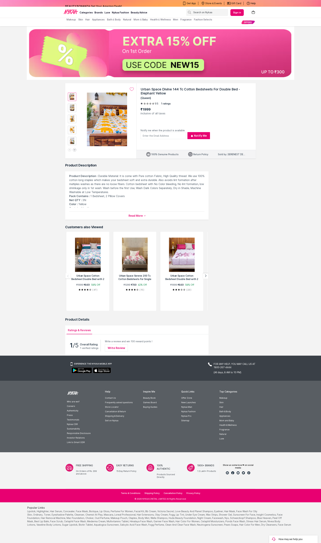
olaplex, (133, 518)
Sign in (237, 12)
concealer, (69, 511)
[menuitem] (248, 22)
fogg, (172, 514)
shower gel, (225, 514)
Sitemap (185, 420)
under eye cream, (195, 514)
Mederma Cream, (96, 521)
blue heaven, (264, 518)
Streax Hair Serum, (256, 521)
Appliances (224, 416)
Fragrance (224, 429)
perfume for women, (122, 511)
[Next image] (74, 150)
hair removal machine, (53, 518)
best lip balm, (41, 521)
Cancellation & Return (115, 411)
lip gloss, (104, 511)
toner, (47, 514)
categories (86, 12)
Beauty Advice (139, 12)
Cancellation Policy (173, 493)
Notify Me (200, 135)
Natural (222, 434)
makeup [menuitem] (71, 19)
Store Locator (112, 407)
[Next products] (205, 276)
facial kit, (139, 511)
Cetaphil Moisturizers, (213, 521)
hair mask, (230, 511)
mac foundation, (76, 518)
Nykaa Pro (186, 416)
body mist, (144, 518)
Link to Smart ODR (76, 442)
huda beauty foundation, (183, 518)
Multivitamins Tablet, (118, 521)
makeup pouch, (119, 518)
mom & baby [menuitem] (141, 19)
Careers (71, 406)
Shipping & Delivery (114, 416)
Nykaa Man (186, 407)
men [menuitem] (175, 19)
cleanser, (79, 514)
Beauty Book (149, 398)
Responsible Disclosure (79, 433)
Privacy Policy (193, 493)
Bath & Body (225, 411)
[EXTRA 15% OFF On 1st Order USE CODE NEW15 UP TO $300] (160, 53)
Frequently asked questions (119, 402)
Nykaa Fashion (120, 12)
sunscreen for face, (244, 514)
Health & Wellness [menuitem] (160, 19)
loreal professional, (125, 514)
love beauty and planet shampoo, (194, 511)
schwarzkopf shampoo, (243, 518)
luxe (107, 12)
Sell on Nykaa (111, 420)
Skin (221, 402)
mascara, (109, 514)
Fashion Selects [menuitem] (203, 19)
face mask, (82, 511)
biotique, (94, 511)
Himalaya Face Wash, (141, 521)
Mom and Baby (226, 420)
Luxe (221, 438)
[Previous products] (68, 276)
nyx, (227, 518)
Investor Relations (76, 438)
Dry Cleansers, (269, 524)
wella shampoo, (159, 518)
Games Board (150, 402)
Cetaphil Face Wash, (75, 521)
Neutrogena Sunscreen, (210, 524)
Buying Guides (150, 407)
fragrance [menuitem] (186, 19)
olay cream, (161, 514)
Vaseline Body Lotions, (48, 524)
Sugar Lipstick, (70, 524)
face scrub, (56, 521)
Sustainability (73, 428)
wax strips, (212, 514)
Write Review (116, 348)
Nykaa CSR (72, 424)
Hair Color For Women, (188, 521)
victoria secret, (165, 511)
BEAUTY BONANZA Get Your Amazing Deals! (93, 3)
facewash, (218, 518)
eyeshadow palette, (63, 514)
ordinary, (38, 514)
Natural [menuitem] (127, 19)
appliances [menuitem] (98, 19)
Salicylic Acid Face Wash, (134, 524)
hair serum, (56, 511)
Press (70, 415)
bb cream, (151, 511)
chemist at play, (94, 514)
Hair (221, 407)
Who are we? (73, 401)
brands (98, 12)
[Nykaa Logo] (71, 11)
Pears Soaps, (231, 524)
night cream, (204, 518)
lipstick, (31, 511)
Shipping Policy (152, 493)
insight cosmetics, (266, 514)
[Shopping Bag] (253, 12)
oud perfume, (102, 518)
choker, (89, 518)
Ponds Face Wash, (235, 521)
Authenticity (72, 410)
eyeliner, (219, 511)
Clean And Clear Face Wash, (180, 524)
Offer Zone (186, 398)
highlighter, (43, 511)
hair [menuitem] (87, 19)
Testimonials (73, 419)
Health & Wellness (228, 425)
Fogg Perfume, (156, 524)
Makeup (223, 398)
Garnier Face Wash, (164, 521)
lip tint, (180, 514)
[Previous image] (69, 150)
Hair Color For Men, (249, 524)
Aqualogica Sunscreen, (106, 524)
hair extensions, (145, 514)
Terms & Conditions (130, 493)
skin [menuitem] (80, 19)
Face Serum (284, 524)
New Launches (188, 402)
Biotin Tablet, (86, 524)
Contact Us (110, 398)
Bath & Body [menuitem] (114, 19)
